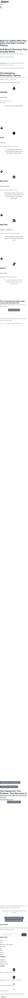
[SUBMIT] (24, 934)
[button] (10, 782)
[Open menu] (0, 6)
